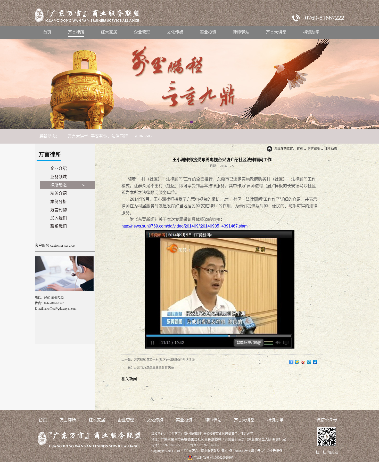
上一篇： (158, 360)
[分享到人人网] (315, 362)
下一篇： (147, 367)
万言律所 (314, 149)
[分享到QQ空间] (297, 362)
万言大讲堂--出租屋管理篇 (92, 136)
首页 (47, 32)
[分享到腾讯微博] (309, 362)
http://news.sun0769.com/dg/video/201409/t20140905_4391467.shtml (185, 226)
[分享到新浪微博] (303, 362)
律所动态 (331, 149)
